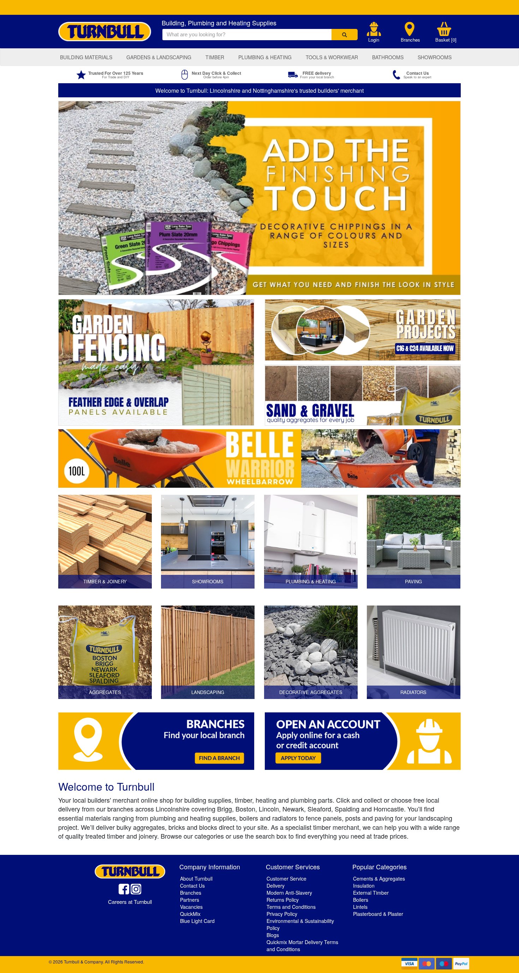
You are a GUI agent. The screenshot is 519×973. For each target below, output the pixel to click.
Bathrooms (388, 57)
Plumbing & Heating (265, 57)
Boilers (360, 899)
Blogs (273, 934)
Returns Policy (283, 899)
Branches (410, 40)
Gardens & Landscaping (158, 57)
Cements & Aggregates (379, 878)
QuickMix (190, 913)
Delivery (276, 885)
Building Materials (86, 57)
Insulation (364, 885)
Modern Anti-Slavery (289, 892)
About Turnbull (196, 878)
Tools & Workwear (332, 57)
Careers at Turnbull (130, 901)
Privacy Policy (282, 913)
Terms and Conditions (291, 906)
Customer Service (286, 878)
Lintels (360, 906)
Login (373, 40)
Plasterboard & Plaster (378, 913)
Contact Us (192, 885)
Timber (214, 57)
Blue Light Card (197, 920)
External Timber (371, 892)
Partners (189, 899)
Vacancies (191, 906)
